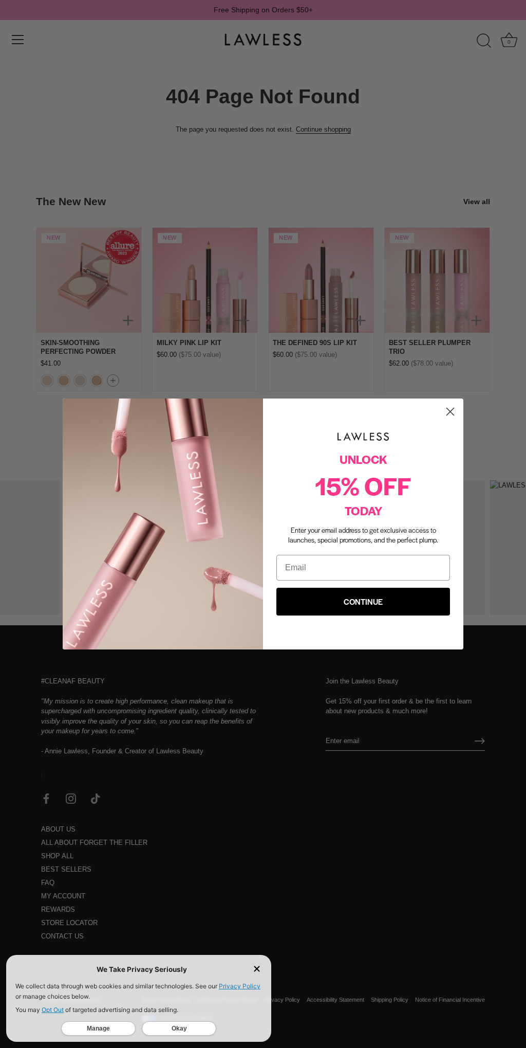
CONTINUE (363, 601)
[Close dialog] (450, 412)
